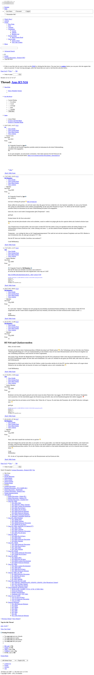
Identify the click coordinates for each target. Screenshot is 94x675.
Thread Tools (7, 87)
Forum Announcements (11, 493)
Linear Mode (12, 119)
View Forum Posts (13, 130)
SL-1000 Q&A (16, 577)
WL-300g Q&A (16, 567)
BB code (7, 646)
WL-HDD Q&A (16, 557)
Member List (15, 34)
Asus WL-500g (12, 501)
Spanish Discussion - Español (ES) (18, 499)
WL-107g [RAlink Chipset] (20, 584)
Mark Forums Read (17, 37)
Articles (6, 21)
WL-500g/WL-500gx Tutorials (21, 504)
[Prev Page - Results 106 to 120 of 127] (12, 71)
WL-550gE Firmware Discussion (21, 552)
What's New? (8, 19)
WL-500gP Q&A (17, 519)
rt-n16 (5, 626)
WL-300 (14, 614)
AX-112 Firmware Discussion (20, 599)
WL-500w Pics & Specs (19, 533)
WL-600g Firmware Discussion (21, 539)
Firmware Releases (17, 591)
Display (6, 115)
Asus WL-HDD (12, 556)
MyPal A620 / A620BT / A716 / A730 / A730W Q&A (27, 589)
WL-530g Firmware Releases (20, 615)
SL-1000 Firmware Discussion (21, 574)
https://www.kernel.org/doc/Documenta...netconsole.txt (44, 155)
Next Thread (16, 619)
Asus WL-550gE (13, 551)
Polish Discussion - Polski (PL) (17, 496)
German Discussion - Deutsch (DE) (14, 57)
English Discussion (10, 486)
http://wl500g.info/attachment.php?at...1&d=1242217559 (24, 274)
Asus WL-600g (12, 534)
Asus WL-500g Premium (15, 518)
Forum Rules (4, 656)
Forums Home (8, 483)
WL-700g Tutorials (17, 549)
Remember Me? (11, 14)
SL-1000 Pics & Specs (18, 576)
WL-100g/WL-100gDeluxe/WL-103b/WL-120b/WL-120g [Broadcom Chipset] (35, 582)
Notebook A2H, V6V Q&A (20, 594)
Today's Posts (16, 40)
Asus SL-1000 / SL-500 (15, 572)
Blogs (6, 44)
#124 (17, 288)
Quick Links (11, 39)
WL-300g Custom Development (21, 566)
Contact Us (7, 663)
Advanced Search (9, 51)
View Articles (12, 134)
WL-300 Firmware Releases (20, 604)
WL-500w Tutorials (17, 529)
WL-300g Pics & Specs (18, 569)
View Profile (11, 129)
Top (33, 470)
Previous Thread (6, 619)
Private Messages (9, 476)
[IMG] (6, 649)
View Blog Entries (13, 132)
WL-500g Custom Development (21, 506)
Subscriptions (8, 478)
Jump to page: (8, 74)
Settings (6, 475)
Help (5, 9)
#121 (17, 125)
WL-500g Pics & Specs (18, 508)
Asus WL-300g (12, 564)
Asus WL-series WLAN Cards (17, 581)
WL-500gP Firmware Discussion (21, 523)
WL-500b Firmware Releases (20, 511)
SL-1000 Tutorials (17, 579)
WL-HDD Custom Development (21, 561)
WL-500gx (15, 607)
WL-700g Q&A (16, 547)
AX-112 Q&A (16, 600)
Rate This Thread (8, 96)
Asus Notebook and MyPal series (17, 587)
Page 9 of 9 (4, 71)
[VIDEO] (7, 651)
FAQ (9, 26)
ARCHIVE (7, 494)
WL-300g (14, 612)
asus (2, 626)
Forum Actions (12, 36)
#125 (17, 322)
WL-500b (14, 610)
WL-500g (14, 609)
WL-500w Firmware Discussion (21, 531)
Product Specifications (18, 592)
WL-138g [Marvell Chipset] (20, 586)
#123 (17, 248)
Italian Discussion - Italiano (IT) (17, 498)
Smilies (6, 648)
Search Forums (8, 481)
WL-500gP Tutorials (18, 521)
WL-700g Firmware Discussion (21, 544)
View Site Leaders (17, 42)
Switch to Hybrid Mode (15, 120)
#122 (17, 176)
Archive (6, 667)
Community (11, 29)
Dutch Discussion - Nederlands (13, 490)
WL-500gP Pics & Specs (19, 524)
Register (6, 7)
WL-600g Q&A (16, 538)
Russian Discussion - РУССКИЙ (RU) (15, 488)
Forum (6, 22)
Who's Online (8, 480)
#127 (17, 419)
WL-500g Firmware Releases (20, 513)
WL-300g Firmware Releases (20, 571)
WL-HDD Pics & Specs (19, 559)
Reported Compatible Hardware (21, 516)
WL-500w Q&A (16, 528)
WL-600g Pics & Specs (18, 536)
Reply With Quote (9, 173)
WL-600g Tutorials (17, 541)
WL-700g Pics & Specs (18, 546)
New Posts (11, 24)
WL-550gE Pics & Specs (19, 554)
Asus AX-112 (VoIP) (14, 596)
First (10, 71)
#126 (17, 375)
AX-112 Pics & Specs (18, 597)
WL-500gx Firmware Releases (21, 514)
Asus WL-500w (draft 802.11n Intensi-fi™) (20, 526)
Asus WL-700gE (13, 543)
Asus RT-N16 (19, 82)
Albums (14, 32)
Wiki (10, 170)
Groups (14, 31)
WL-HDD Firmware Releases (20, 562)
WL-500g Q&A (16, 503)
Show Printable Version (15, 91)
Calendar (10, 27)
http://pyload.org (32, 201)
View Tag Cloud (5, 629)
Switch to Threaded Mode (15, 122)
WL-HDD (15, 605)
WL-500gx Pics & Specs (19, 509)
